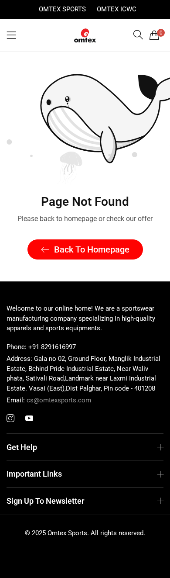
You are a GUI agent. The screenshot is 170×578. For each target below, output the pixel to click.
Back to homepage (91, 249)
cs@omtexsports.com (49, 400)
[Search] (138, 35)
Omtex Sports (62, 9)
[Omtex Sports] (85, 35)
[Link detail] (10, 418)
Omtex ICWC (116, 9)
